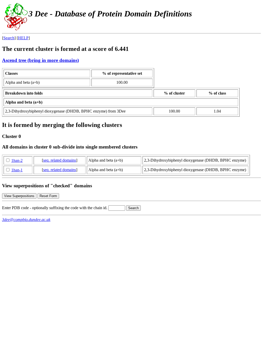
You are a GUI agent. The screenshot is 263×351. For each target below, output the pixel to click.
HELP (23, 38)
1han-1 (17, 170)
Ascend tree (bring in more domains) (40, 60)
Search (8, 38)
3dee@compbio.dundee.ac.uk (26, 219)
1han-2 (17, 160)
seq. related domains (59, 160)
